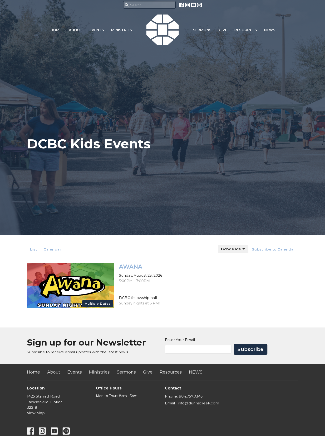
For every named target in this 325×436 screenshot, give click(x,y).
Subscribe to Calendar (273, 249)
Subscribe (250, 349)
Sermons (202, 30)
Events (96, 30)
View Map (36, 413)
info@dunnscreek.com (198, 403)
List (33, 249)
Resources (245, 30)
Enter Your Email (180, 339)
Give (223, 30)
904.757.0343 (191, 396)
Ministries (121, 30)
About (75, 30)
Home (56, 30)
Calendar (52, 249)
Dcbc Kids (231, 249)
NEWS (269, 30)
